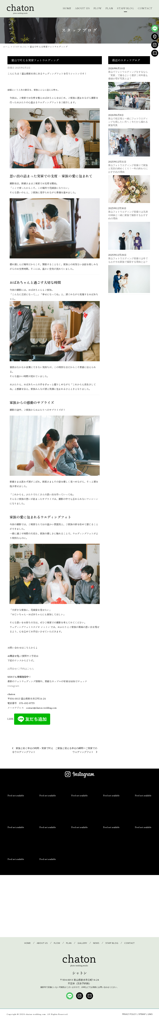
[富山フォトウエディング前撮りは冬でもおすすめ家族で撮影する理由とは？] (129, 280)
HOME (67, 8)
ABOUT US (82, 8)
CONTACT (145, 8)
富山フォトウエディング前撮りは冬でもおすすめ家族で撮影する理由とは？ (128, 260)
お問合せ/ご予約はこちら (20, 668)
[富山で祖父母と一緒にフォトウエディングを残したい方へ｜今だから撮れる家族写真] (129, 143)
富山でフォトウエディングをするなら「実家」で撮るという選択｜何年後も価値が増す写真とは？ (128, 75)
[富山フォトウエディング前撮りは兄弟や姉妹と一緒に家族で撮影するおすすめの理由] (129, 236)
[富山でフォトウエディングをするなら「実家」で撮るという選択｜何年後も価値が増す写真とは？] (129, 96)
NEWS (96, 943)
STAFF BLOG (125, 8)
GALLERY (82, 943)
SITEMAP (142, 1014)
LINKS (150, 1014)
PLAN (109, 8)
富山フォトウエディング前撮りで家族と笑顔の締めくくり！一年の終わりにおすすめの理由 (128, 168)
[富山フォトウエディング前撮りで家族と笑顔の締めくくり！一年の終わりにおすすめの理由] (129, 190)
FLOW (98, 8)
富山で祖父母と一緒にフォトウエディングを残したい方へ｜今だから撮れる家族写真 (128, 122)
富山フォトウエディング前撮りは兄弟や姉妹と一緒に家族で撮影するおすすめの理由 (128, 215)
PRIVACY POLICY (129, 1014)
